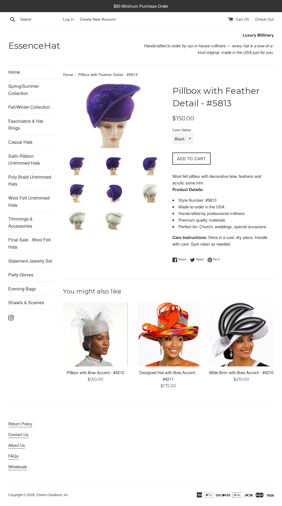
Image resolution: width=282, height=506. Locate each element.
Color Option (181, 129)
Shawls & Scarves (26, 302)
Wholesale (17, 466)
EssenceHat (34, 45)
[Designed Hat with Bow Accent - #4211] (168, 334)
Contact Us (18, 434)
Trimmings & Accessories (20, 222)
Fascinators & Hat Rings (25, 124)
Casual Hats (20, 142)
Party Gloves (20, 274)
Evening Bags (22, 288)
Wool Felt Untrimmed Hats (29, 201)
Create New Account (98, 19)
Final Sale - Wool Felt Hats (29, 243)
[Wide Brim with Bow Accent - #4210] (241, 334)
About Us (16, 445)
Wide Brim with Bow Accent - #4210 (241, 372)
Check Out (264, 19)
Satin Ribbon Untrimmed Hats (24, 159)
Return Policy (20, 423)
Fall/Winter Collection (29, 107)
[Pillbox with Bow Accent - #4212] (95, 334)
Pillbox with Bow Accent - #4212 (95, 372)
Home (14, 72)
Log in (68, 19)
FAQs (13, 456)
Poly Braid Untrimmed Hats (29, 180)
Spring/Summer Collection (23, 89)
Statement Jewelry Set (30, 261)
